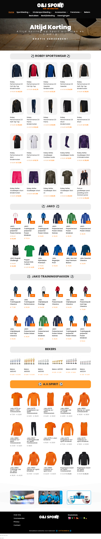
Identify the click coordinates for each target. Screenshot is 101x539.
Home (11, 12)
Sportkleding (22, 12)
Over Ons (17, 515)
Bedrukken (34, 16)
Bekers (87, 12)
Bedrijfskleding (48, 16)
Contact (17, 525)
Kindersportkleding (41, 12)
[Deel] (5, 535)
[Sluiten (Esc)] (6, 535)
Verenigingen (63, 16)
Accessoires (60, 12)
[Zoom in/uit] (1, 535)
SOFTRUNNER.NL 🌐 (65, 531)
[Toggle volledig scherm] (3, 535)
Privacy (16, 522)
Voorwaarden (19, 518)
